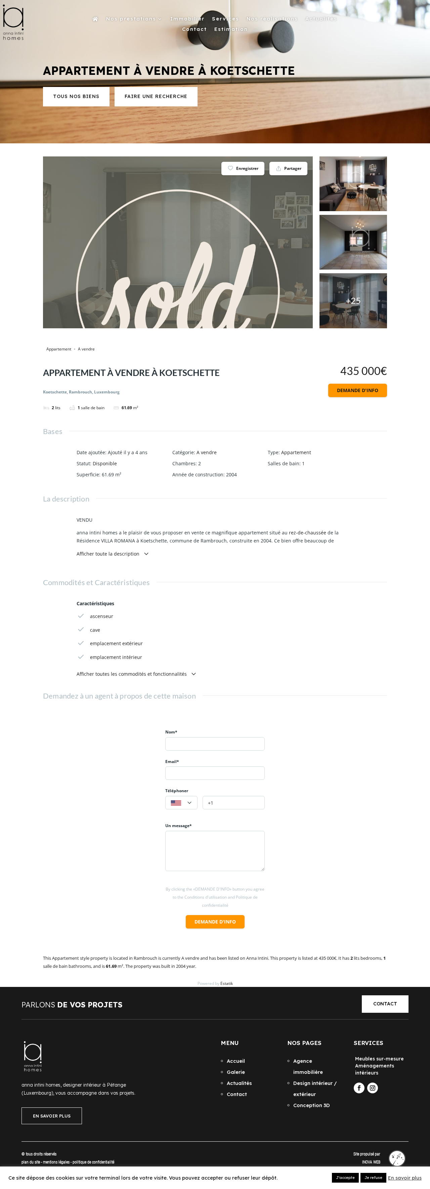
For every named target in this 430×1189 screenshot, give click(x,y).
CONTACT (385, 1004)
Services (225, 19)
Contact (194, 29)
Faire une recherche (156, 96)
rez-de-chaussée (307, 532)
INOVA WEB (371, 1162)
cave (95, 630)
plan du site (31, 1162)
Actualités (321, 19)
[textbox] (181, 803)
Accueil (236, 1061)
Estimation (231, 29)
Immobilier (187, 19)
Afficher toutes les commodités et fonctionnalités (132, 674)
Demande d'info (357, 390)
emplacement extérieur (116, 643)
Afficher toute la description (109, 554)
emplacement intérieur (116, 657)
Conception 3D (311, 1105)
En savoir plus (405, 1178)
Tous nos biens (76, 96)
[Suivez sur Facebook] (359, 1088)
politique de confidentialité (93, 1162)
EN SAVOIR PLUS (52, 1116)
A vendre (86, 349)
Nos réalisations (272, 19)
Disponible (105, 463)
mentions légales (57, 1162)
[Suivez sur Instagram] (372, 1088)
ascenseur (101, 616)
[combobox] (181, 802)
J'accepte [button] (345, 1177)
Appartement (58, 349)
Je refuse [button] (373, 1177)
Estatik (226, 983)
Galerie (236, 1072)
